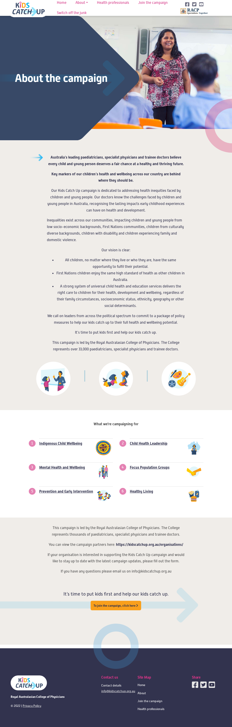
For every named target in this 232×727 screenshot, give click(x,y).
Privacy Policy (32, 706)
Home (141, 685)
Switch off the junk (72, 13)
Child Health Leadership (148, 443)
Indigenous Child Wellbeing (60, 443)
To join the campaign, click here (115, 605)
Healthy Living (141, 491)
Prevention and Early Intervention (66, 491)
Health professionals (151, 709)
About (142, 693)
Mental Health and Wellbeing (62, 467)
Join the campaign (150, 701)
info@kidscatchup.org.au (118, 691)
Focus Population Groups (149, 467)
